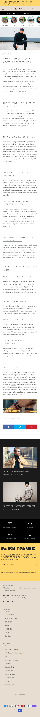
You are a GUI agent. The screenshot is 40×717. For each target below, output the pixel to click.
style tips (13, 384)
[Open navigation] (3, 9)
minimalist (5, 89)
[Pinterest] (13, 601)
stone (20, 91)
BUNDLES (8, 636)
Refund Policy (9, 681)
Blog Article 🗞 (9, 667)
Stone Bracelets (12, 240)
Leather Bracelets (13, 204)
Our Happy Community (12, 660)
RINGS (7, 625)
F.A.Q (7, 656)
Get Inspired (9, 671)
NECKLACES (9, 632)
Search (7, 646)
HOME (7, 611)
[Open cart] (37, 9)
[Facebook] (3, 601)
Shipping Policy (10, 674)
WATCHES (8, 629)
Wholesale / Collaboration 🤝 (14, 653)
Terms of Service (10, 685)
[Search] (33, 9)
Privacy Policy (9, 678)
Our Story (8, 663)
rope (8, 91)
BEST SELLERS (9, 615)
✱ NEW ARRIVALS (11, 618)
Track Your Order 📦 (11, 649)
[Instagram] (8, 601)
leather (12, 91)
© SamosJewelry (20, 694)
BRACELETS (8, 622)
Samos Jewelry (25, 84)
